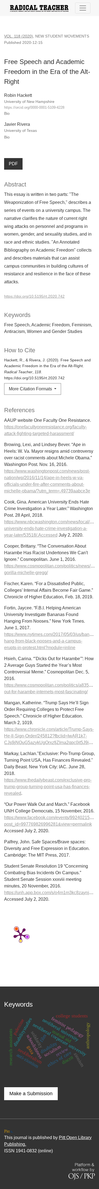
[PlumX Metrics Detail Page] (20, 934)
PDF (13, 163)
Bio (7, 113)
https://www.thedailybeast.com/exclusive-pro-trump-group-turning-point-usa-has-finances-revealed (48, 787)
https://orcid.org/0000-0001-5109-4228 (34, 107)
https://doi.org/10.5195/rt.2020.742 (34, 296)
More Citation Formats (31, 388)
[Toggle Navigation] (82, 8)
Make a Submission (31, 1093)
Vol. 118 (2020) (18, 36)
